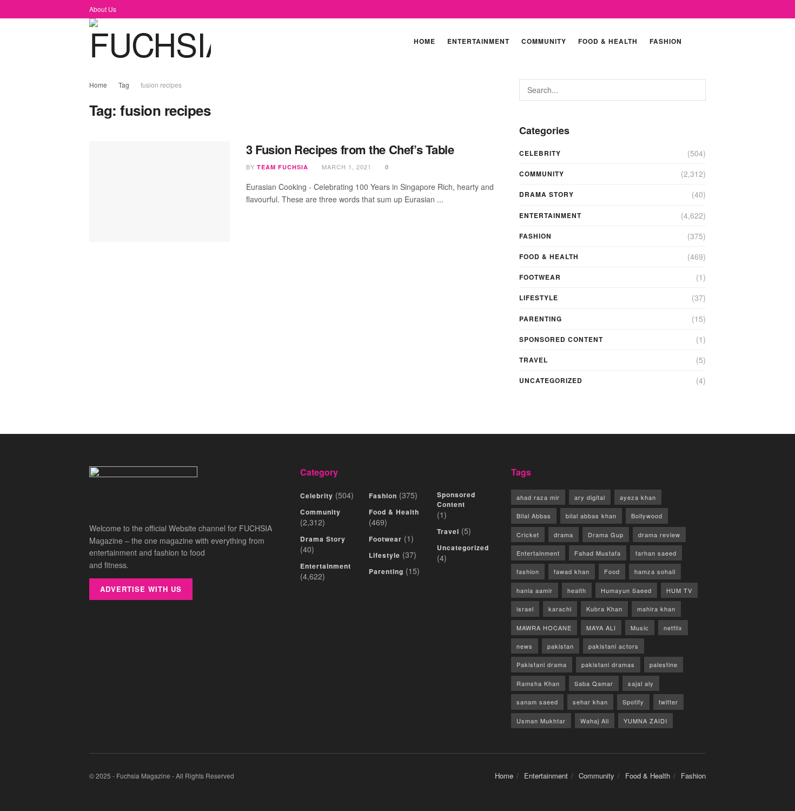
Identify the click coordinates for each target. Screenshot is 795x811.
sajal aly (641, 683)
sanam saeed (537, 701)
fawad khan (571, 571)
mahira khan (656, 608)
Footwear (540, 277)
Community (543, 41)
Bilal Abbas (533, 515)
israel (525, 608)
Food (612, 571)
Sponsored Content (561, 339)
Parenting (540, 319)
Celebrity (540, 153)
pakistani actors (613, 646)
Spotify (633, 701)
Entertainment (478, 41)
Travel (533, 360)
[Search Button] (701, 40)
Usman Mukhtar (541, 720)
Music (640, 627)
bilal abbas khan (591, 515)
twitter (668, 701)
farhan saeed (656, 553)
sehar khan (590, 701)
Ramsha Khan (538, 683)
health (576, 590)
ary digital (589, 497)
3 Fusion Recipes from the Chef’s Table (350, 149)
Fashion (666, 41)
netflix (673, 627)
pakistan (560, 646)
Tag (123, 84)
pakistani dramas (608, 664)
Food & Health (608, 41)
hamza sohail (654, 571)
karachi (560, 608)
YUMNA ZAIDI (645, 720)
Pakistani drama (541, 664)
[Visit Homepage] (150, 40)
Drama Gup (606, 534)
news (524, 646)
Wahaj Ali (594, 720)
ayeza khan (638, 497)
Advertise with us (141, 589)
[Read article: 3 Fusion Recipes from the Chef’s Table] (159, 191)
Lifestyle (538, 297)
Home (424, 41)
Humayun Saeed (626, 590)
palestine (664, 664)
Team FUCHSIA (282, 167)
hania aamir (534, 590)
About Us (102, 9)
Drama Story (546, 194)
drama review (659, 534)
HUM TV (679, 590)
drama (563, 534)
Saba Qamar (593, 683)
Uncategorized (550, 380)
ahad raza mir (538, 497)
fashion (527, 571)
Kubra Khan (604, 608)
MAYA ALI (601, 627)
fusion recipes (161, 84)
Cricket (527, 534)
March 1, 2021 (346, 166)
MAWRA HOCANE (544, 627)
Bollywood (646, 515)
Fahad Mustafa (597, 553)
